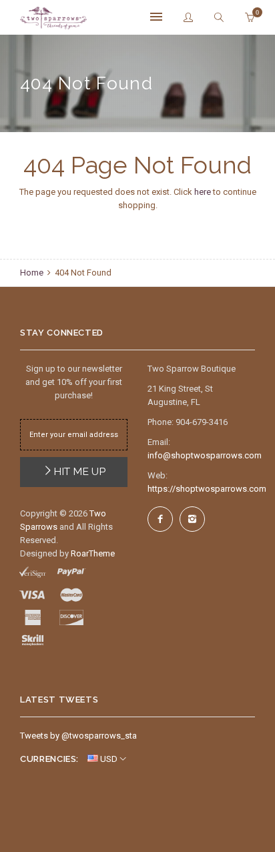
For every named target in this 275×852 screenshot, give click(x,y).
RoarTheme (93, 553)
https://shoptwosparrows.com (207, 489)
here (202, 192)
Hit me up (79, 471)
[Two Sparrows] (53, 18)
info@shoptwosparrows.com (205, 455)
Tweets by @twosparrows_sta (78, 736)
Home (32, 273)
